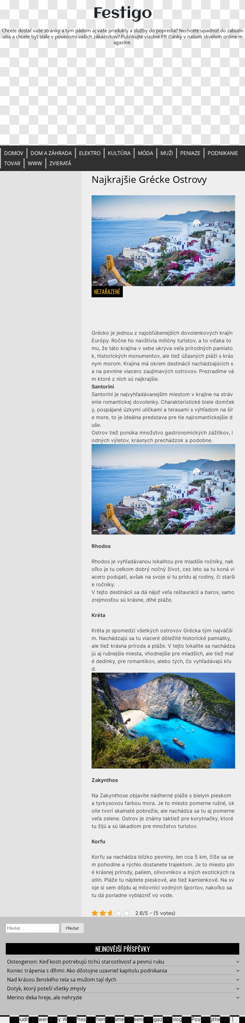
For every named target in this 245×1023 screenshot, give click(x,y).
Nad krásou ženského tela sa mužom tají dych (61, 979)
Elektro (89, 153)
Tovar (12, 163)
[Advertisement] (122, 97)
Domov (13, 153)
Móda (145, 153)
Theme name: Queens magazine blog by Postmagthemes (161, 1019)
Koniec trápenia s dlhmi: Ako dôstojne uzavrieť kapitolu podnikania (87, 970)
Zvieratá (60, 163)
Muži (166, 153)
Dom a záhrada (51, 153)
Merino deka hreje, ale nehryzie (44, 997)
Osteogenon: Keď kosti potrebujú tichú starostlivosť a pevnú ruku (85, 961)
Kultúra (119, 153)
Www (35, 163)
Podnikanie (223, 153)
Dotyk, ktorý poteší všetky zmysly (46, 988)
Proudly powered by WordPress (50, 1019)
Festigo (122, 14)
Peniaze (190, 153)
